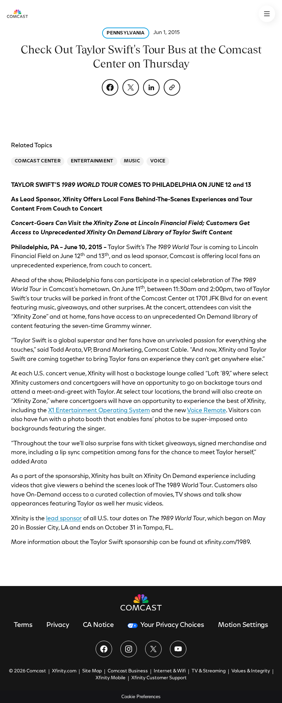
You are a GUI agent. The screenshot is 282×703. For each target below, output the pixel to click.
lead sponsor (64, 519)
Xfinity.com (64, 671)
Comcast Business (128, 671)
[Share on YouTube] (178, 649)
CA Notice (98, 625)
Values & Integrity (250, 671)
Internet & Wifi (170, 671)
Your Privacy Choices (172, 625)
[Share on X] (130, 87)
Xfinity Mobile (111, 678)
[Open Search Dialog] (267, 14)
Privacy (57, 625)
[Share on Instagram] (128, 649)
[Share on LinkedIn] (151, 87)
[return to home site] (17, 14)
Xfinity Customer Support (159, 678)
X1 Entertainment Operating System (99, 411)
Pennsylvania (125, 33)
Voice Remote (206, 411)
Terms (23, 625)
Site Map (92, 671)
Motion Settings (243, 625)
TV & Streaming (209, 671)
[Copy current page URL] (172, 87)
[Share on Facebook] (110, 87)
